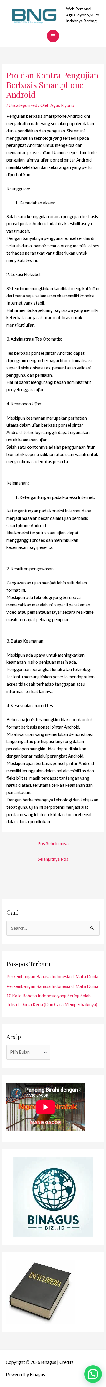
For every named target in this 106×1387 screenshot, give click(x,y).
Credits (66, 1362)
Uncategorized (23, 105)
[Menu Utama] (53, 36)
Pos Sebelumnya (53, 843)
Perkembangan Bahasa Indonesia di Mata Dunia (52, 976)
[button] (93, 1374)
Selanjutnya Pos (53, 859)
